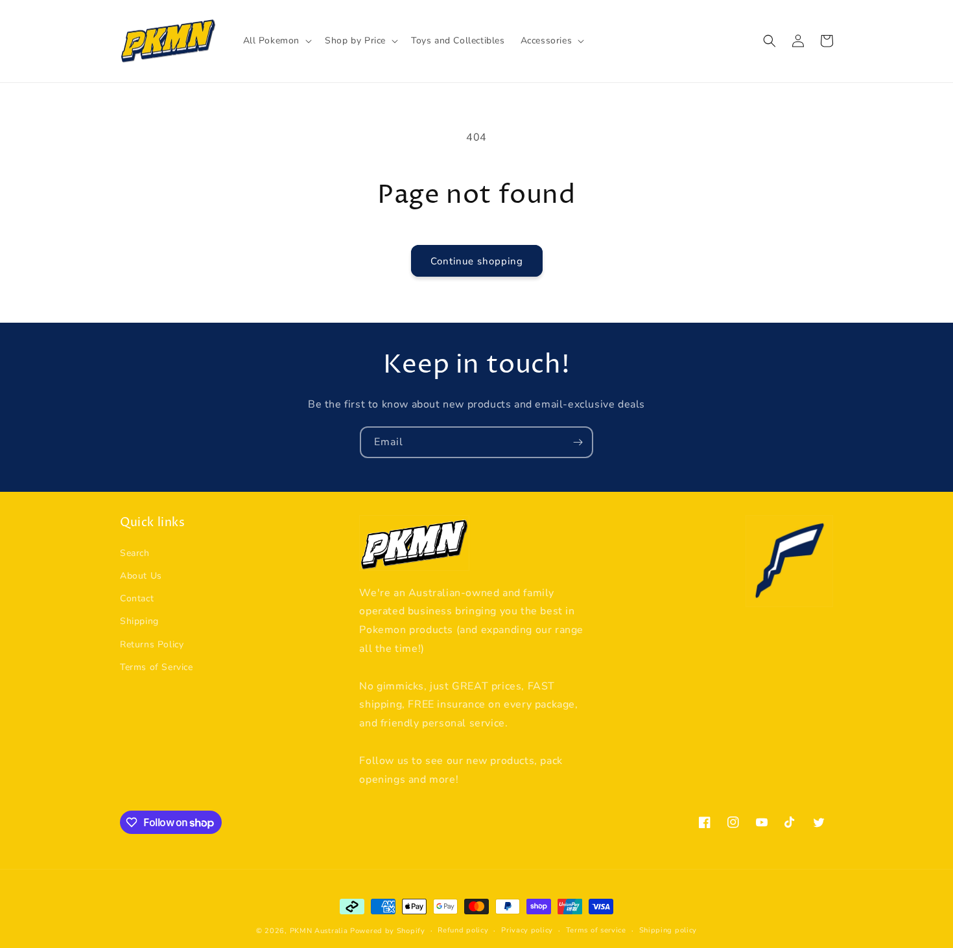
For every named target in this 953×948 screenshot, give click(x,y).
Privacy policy (527, 930)
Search (135, 553)
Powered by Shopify (387, 931)
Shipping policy (668, 930)
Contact (137, 598)
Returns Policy (151, 644)
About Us (141, 576)
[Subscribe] (577, 442)
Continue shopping (476, 261)
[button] (276, 40)
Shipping (139, 621)
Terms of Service (156, 667)
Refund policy (463, 930)
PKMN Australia (319, 931)
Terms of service (596, 930)
